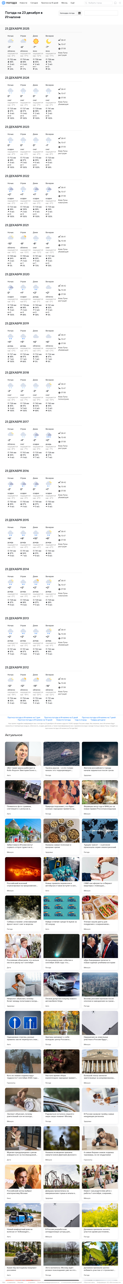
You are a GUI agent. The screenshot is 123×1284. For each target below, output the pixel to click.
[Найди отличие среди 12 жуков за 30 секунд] (61, 914)
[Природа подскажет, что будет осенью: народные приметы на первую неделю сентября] (61, 798)
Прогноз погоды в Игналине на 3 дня (24, 717)
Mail (3, 1282)
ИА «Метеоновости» (114, 1282)
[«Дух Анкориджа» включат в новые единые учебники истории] (100, 952)
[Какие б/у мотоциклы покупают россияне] (23, 1260)
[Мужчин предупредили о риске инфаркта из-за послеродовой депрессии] (23, 1144)
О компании (11, 1282)
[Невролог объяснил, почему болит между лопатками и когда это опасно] (23, 990)
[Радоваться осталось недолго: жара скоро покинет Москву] (61, 1106)
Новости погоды (63, 720)
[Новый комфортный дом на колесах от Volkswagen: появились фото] (23, 1221)
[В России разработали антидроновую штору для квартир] (61, 1221)
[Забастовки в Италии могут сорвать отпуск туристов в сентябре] (23, 837)
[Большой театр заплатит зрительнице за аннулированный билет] (100, 1067)
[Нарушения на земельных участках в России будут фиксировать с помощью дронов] (100, 1029)
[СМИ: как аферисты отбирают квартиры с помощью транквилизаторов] (100, 875)
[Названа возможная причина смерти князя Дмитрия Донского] (61, 1144)
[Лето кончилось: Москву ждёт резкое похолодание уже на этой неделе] (61, 1260)
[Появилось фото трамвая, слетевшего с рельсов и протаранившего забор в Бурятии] (23, 798)
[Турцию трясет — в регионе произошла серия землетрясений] (100, 837)
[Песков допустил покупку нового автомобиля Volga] (61, 990)
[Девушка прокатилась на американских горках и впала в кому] (61, 1183)
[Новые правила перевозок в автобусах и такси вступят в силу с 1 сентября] (61, 875)
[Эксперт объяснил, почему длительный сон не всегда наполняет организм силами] (23, 1106)
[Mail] (3, 3)
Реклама (20, 1282)
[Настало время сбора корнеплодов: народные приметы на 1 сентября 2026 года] (61, 1067)
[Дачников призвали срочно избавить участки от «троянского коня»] (100, 1260)
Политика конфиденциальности (48, 1282)
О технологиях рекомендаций (71, 1282)
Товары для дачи (98, 720)
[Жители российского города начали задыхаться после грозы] (100, 760)
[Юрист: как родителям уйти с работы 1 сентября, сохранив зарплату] (100, 1183)
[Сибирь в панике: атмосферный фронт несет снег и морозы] (23, 914)
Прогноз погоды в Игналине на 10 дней (35, 720)
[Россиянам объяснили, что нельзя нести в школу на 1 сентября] (23, 952)
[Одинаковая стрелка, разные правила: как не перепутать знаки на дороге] (23, 1029)
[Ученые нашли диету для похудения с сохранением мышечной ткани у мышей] (100, 914)
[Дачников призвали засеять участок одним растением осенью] (100, 1221)
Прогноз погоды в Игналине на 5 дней (61, 717)
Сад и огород (80, 720)
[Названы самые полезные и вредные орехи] (61, 837)
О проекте (31, 1282)
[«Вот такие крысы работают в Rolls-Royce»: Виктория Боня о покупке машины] (23, 760)
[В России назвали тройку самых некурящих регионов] (100, 1106)
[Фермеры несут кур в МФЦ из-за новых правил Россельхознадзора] (100, 798)
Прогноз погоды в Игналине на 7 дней (99, 717)
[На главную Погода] (11, 3)
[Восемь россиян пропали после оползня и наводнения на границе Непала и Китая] (100, 990)
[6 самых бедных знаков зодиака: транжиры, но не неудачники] (100, 1144)
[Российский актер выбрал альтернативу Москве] (23, 1183)
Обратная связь (89, 1282)
